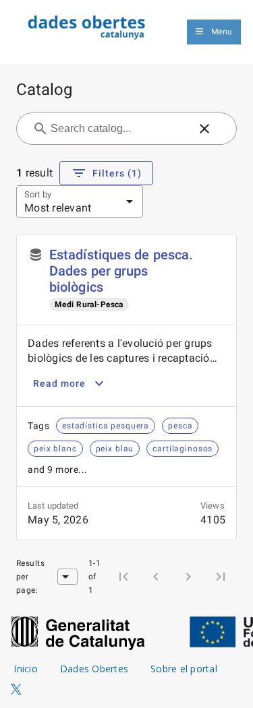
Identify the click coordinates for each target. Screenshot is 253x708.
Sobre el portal (183, 668)
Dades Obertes (94, 668)
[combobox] (118, 128)
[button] (204, 128)
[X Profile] (16, 689)
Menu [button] (221, 31)
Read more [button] (59, 383)
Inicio (25, 668)
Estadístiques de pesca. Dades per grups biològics (121, 271)
